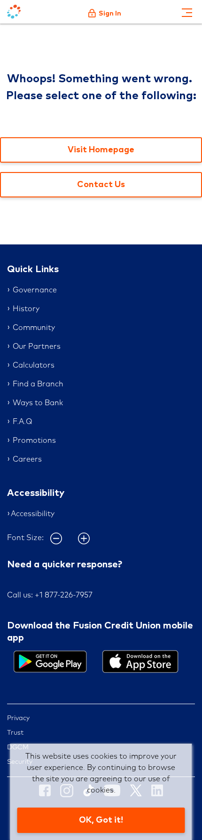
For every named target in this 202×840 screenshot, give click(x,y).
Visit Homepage (101, 150)
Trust (15, 733)
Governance (35, 290)
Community (34, 327)
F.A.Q (22, 421)
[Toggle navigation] (187, 12)
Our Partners (37, 346)
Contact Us (101, 185)
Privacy (18, 718)
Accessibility (32, 514)
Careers (27, 459)
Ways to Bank (38, 403)
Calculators (33, 365)
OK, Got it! (101, 820)
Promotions (34, 440)
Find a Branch (38, 384)
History (26, 309)
